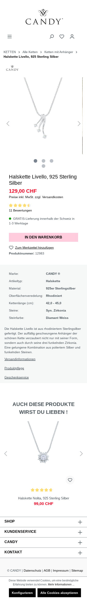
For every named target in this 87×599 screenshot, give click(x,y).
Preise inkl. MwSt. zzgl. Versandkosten (36, 197)
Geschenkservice (16, 377)
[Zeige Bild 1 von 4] (35, 161)
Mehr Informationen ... (61, 584)
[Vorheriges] (7, 123)
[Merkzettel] (62, 36)
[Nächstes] (79, 123)
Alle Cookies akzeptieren (59, 593)
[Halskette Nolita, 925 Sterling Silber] (43, 465)
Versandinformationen (19, 359)
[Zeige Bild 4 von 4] (43, 166)
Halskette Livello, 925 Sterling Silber (31, 56)
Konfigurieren (22, 593)
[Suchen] (51, 36)
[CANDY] (12, 69)
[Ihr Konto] (72, 36)
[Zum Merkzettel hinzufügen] (70, 480)
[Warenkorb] (80, 34)
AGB (47, 570)
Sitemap (77, 570)
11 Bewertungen (20, 210)
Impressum (61, 570)
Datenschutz (32, 570)
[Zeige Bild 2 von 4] (43, 161)
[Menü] (9, 36)
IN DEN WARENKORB (43, 237)
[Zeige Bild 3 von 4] (51, 161)
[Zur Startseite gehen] (43, 17)
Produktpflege (14, 368)
